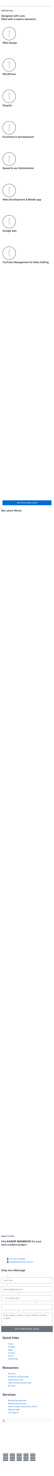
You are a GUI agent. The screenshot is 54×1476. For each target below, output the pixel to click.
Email (3, 1285)
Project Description (9, 1311)
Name (4, 1276)
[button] (27, 6)
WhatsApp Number (9, 1294)
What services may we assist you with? (18, 1302)
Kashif (4, 2)
